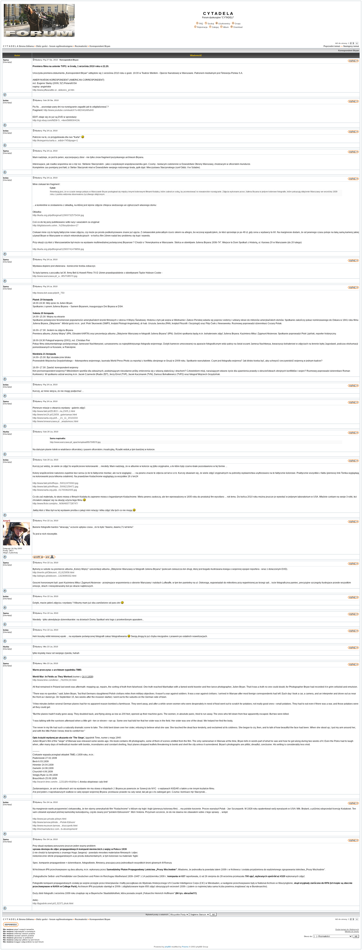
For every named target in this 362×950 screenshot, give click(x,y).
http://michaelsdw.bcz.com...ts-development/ (55, 829)
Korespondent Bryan (100, 46)
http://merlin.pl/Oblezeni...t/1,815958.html (53, 572)
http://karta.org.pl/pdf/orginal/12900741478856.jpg (58, 249)
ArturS (6, 521)
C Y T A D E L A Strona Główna (18, 46)
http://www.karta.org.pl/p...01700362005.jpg (55, 490)
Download (237, 27)
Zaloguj (215, 27)
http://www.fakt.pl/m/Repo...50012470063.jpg (55, 483)
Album (226, 27)
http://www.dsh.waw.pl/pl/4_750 (48, 293)
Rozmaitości (81, 46)
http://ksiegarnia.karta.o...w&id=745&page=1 (55, 140)
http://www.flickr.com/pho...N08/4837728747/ (55, 503)
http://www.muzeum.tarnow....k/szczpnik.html (55, 825)
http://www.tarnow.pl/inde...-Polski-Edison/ (54, 822)
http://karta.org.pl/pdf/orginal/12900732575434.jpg (58, 215)
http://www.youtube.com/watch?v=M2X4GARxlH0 (69, 110)
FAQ (201, 23)
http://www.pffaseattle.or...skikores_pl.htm (53, 90)
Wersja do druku (352, 931)
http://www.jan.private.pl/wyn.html (49, 819)
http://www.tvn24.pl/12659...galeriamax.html (55, 414)
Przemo (185, 947)
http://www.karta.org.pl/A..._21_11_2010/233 (55, 418)
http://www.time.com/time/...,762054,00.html (55, 680)
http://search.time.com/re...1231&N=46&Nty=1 (56, 781)
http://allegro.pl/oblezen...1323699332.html (54, 576)
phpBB (168, 947)
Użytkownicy (224, 23)
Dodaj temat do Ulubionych (347, 929)
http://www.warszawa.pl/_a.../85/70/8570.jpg (55, 276)
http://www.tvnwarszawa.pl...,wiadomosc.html (55, 421)
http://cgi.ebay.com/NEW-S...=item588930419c (56, 120)
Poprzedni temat (332, 46)
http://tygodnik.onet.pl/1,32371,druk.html (53, 903)
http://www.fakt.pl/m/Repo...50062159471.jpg (55, 486)
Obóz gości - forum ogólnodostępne (54, 46)
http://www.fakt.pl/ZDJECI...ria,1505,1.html (54, 411)
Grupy (238, 23)
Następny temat (351, 46)
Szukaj (211, 23)
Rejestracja (202, 27)
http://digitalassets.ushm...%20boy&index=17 (55, 225)
